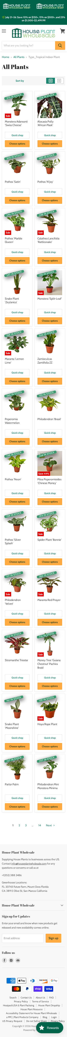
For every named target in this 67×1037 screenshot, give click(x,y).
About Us (40, 997)
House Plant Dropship (49, 1005)
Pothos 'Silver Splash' (13, 541)
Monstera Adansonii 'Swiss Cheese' (16, 123)
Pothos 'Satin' (13, 181)
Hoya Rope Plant (47, 724)
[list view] (59, 81)
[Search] (60, 45)
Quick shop (17, 135)
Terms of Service (40, 1001)
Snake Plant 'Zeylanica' (12, 300)
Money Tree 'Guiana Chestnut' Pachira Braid (48, 664)
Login (54, 1017)
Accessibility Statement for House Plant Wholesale (31, 1013)
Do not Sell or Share (36, 1020)
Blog (45, 1017)
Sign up (53, 938)
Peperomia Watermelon (12, 421)
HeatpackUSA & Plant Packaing (18, 1005)
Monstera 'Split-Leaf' (49, 298)
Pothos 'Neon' (13, 479)
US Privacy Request (12, 1020)
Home (5, 57)
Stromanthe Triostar (16, 660)
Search (13, 997)
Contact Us (26, 997)
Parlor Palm (12, 784)
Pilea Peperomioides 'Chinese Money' (49, 481)
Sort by (20, 80)
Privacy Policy (21, 1001)
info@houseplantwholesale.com (29, 863)
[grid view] (50, 81)
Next (49, 825)
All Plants (18, 57)
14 (39, 825)
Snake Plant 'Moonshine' (12, 726)
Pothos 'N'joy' (45, 181)
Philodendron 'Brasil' (49, 419)
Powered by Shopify (33, 1029)
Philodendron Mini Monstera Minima (48, 786)
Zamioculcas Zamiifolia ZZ (44, 360)
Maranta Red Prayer (48, 600)
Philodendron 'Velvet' (13, 601)
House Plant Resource (31, 1009)
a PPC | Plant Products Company (22, 1017)
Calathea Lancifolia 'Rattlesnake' (48, 240)
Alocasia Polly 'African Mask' (45, 123)
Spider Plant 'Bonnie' (49, 539)
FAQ (51, 997)
